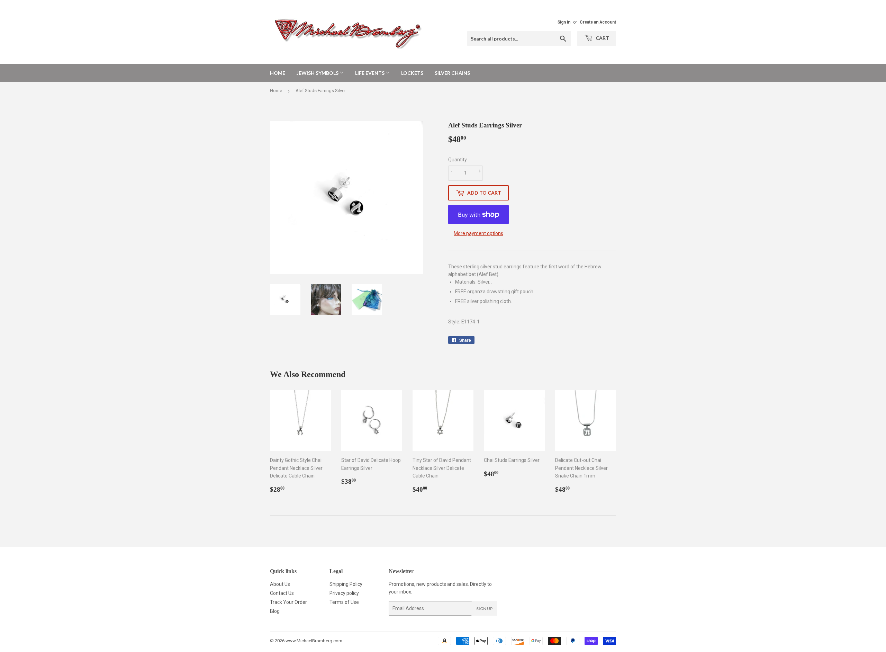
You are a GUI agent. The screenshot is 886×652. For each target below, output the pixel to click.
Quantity (457, 159)
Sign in (564, 22)
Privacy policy (344, 593)
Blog (275, 611)
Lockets (412, 73)
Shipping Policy (345, 584)
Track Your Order (288, 602)
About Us (280, 584)
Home (277, 73)
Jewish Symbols (318, 73)
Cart (602, 38)
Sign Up (484, 608)
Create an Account (598, 22)
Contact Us (282, 593)
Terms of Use (344, 602)
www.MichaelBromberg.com (314, 640)
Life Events (370, 73)
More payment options (478, 233)
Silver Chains (452, 73)
